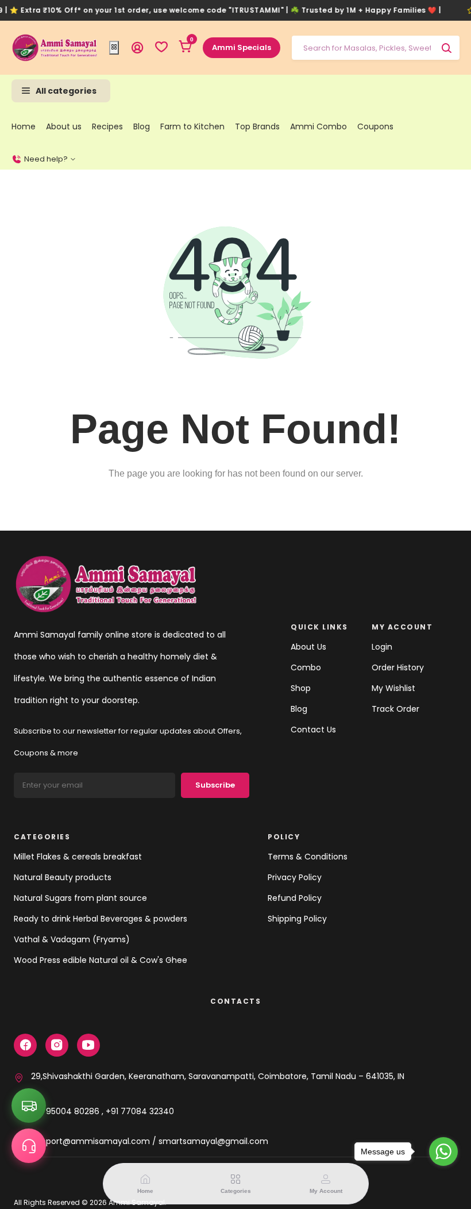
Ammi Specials (241, 47)
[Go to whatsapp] (443, 1151)
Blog (141, 126)
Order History (398, 667)
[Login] (137, 48)
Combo (306, 667)
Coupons (375, 126)
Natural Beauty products (62, 877)
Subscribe (215, 785)
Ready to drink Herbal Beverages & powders (100, 918)
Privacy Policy (295, 877)
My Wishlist (393, 688)
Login (382, 647)
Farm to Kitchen (192, 126)
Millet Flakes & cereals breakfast (78, 856)
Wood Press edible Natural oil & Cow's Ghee (100, 960)
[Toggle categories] (114, 48)
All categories (66, 91)
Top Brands (257, 126)
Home (23, 126)
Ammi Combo (318, 126)
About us (64, 126)
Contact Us (313, 729)
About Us (308, 647)
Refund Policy (295, 898)
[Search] (446, 47)
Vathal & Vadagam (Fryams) (72, 939)
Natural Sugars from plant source (80, 898)
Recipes (107, 126)
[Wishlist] (161, 47)
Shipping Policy (297, 918)
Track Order (395, 709)
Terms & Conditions (308, 856)
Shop (301, 688)
